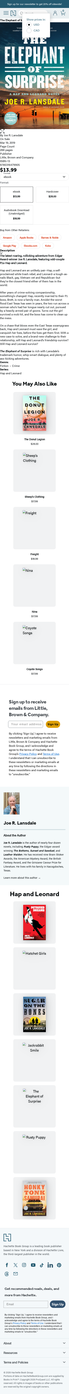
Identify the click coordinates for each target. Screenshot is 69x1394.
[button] (34, 131)
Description (7, 250)
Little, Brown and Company (17, 157)
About (7, 1343)
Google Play (9, 245)
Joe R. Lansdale (13, 135)
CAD (37, 30)
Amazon (7, 237)
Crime (16, 366)
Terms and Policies (16, 1362)
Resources (10, 1353)
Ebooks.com (30, 245)
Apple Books (26, 237)
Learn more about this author (21, 877)
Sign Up (53, 724)
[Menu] (6, 12)
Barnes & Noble (49, 237)
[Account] (55, 13)
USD (36, 24)
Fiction (4, 366)
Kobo (48, 245)
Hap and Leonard (10, 373)
